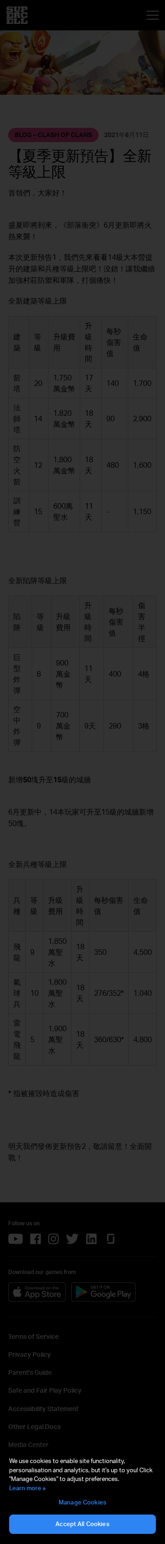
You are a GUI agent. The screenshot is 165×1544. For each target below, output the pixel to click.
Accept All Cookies (82, 1523)
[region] (82, 1495)
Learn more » (27, 1488)
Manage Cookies (82, 1502)
